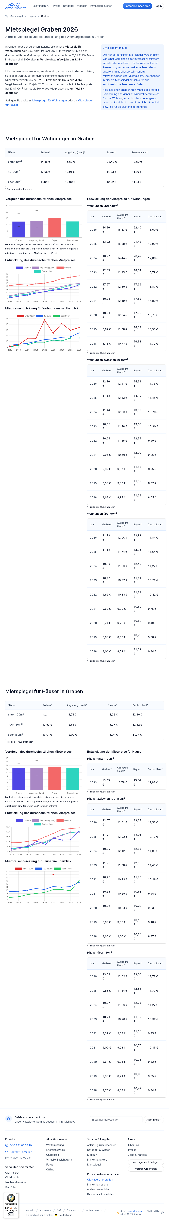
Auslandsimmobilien (98, 1189)
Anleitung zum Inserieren (101, 1145)
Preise (56, 5)
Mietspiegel (94, 1164)
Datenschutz (74, 1210)
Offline (50, 1169)
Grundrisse (52, 1154)
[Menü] (17, 1194)
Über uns (133, 1145)
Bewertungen (134, 1211)
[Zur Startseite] (15, 6)
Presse (132, 1149)
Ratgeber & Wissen (98, 1149)
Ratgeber (68, 5)
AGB (59, 1210)
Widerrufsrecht (94, 1210)
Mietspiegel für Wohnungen (49, 100)
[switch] (11, 1214)
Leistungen (39, 5)
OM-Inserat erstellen (100, 1179)
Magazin (82, 5)
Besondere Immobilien (100, 1194)
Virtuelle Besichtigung (59, 1159)
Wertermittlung (55, 1145)
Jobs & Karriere (137, 1154)
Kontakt (30, 1210)
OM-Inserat (12, 1172)
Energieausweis (55, 1149)
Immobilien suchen (101, 5)
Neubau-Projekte (15, 1182)
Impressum (45, 1210)
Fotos (49, 1164)
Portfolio (10, 1187)
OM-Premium (13, 1177)
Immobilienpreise (97, 1159)
